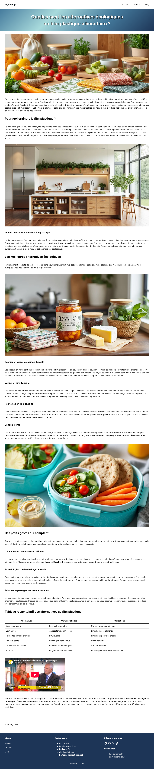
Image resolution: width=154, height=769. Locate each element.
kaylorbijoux (65, 743)
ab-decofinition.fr (67, 752)
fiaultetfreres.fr (116, 754)
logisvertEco (65, 749)
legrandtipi (10, 4)
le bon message (91, 601)
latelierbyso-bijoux (67, 746)
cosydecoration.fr (117, 757)
